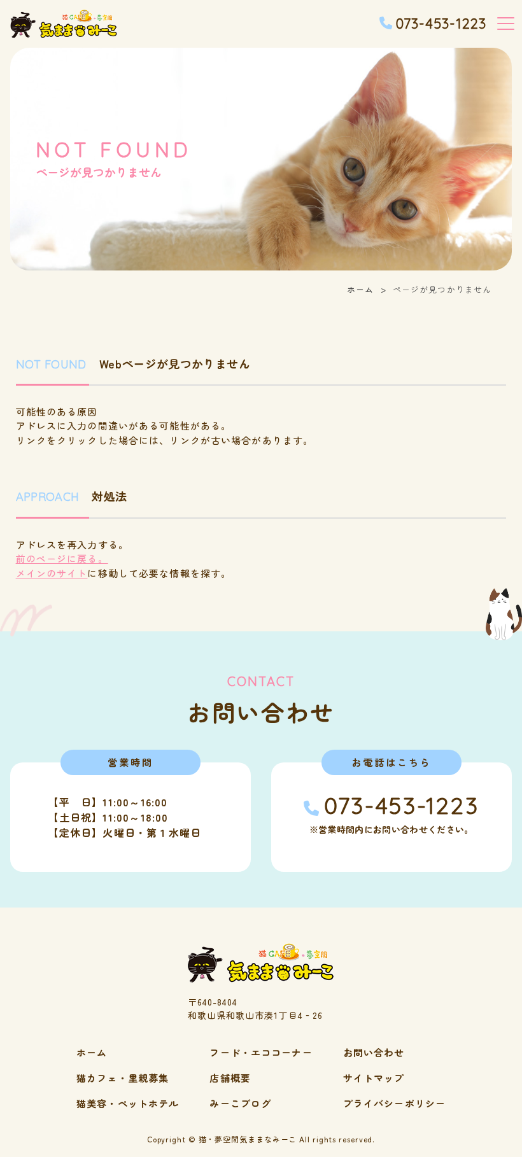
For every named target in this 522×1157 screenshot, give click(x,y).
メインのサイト (52, 573)
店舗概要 (230, 1077)
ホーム (360, 289)
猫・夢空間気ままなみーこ (248, 1138)
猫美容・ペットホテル (127, 1103)
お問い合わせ (374, 1052)
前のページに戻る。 (62, 558)
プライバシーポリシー (394, 1103)
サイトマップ (374, 1077)
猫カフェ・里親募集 (122, 1077)
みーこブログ (240, 1103)
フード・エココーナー (260, 1052)
